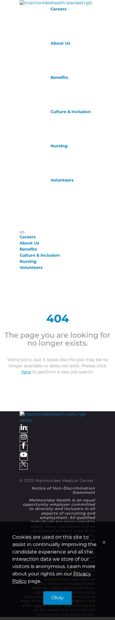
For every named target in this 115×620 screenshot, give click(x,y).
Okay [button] (57, 597)
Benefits (59, 78)
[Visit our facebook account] (24, 448)
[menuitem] (57, 237)
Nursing (59, 146)
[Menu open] (22, 232)
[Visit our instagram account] (24, 438)
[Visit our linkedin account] (24, 429)
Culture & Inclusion (71, 112)
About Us (60, 43)
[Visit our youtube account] (24, 457)
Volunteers (62, 180)
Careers (59, 9)
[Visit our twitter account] (24, 466)
